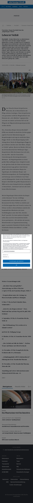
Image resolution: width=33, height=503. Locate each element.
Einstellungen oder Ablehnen (16, 261)
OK (16, 265)
